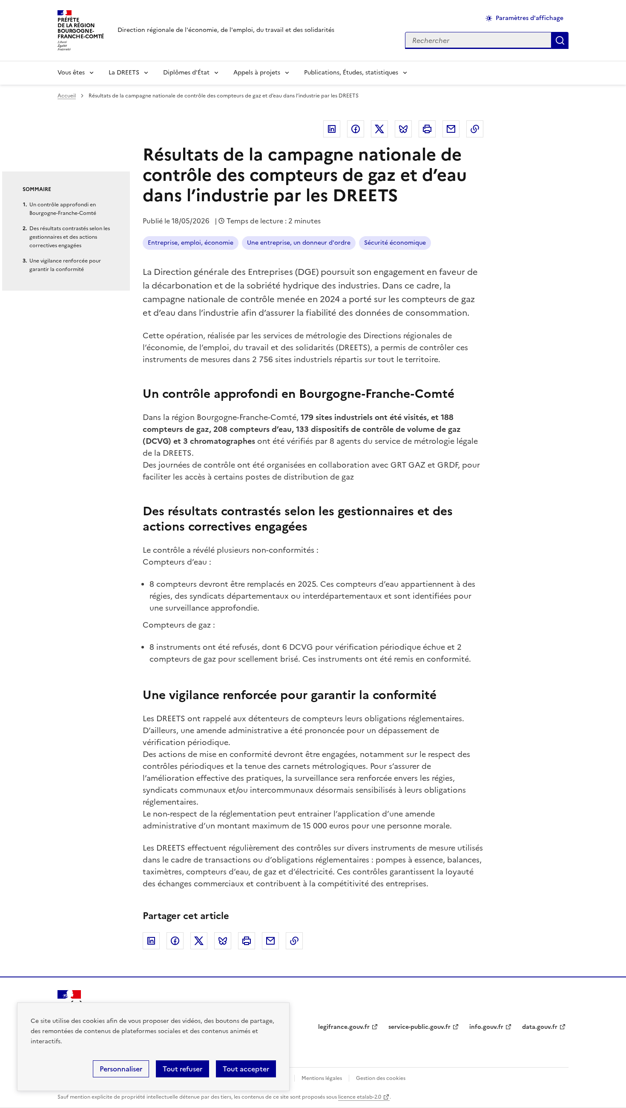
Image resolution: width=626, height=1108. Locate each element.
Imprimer (427, 128)
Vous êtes (71, 72)
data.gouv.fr (539, 1026)
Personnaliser (121, 1069)
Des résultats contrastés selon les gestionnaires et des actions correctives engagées (69, 237)
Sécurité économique (395, 242)
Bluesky (403, 128)
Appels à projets (256, 72)
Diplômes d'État (186, 72)
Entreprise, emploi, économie (190, 242)
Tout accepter (246, 1069)
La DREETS (124, 72)
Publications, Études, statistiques (351, 72)
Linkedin (331, 128)
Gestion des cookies (380, 1078)
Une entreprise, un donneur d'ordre (298, 242)
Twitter (379, 128)
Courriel (450, 128)
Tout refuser (182, 1069)
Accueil (66, 96)
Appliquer (560, 40)
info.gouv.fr (486, 1026)
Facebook (355, 128)
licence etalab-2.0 (359, 1097)
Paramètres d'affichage (529, 18)
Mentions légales (322, 1078)
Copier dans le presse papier (474, 128)
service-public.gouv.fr (419, 1026)
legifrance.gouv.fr (344, 1026)
